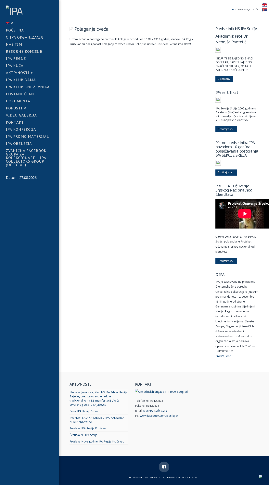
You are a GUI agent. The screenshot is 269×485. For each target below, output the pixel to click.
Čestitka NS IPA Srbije (83, 435)
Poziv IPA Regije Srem (84, 411)
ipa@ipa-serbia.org (155, 410)
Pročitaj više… (226, 129)
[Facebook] (164, 467)
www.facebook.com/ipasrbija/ (159, 415)
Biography (224, 79)
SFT (197, 477)
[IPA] (32, 10)
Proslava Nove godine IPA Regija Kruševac (97, 441)
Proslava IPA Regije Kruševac (88, 428)
